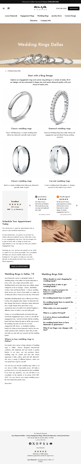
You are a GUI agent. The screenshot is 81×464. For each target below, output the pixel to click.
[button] (60, 280)
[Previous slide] (30, 205)
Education (33, 20)
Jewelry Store (57, 16)
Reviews (19, 209)
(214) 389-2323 (61, 8)
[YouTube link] (51, 443)
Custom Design (70, 16)
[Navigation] (4, 8)
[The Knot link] (47, 443)
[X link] (33, 443)
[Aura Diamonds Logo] (40, 10)
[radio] (10, 204)
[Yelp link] (44, 443)
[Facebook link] (30, 443)
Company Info (46, 20)
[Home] (6, 71)
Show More (8, 383)
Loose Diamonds (11, 16)
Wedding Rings (43, 16)
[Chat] (9, 8)
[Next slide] (77, 205)
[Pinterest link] (40, 443)
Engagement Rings (27, 16)
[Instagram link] (37, 443)
